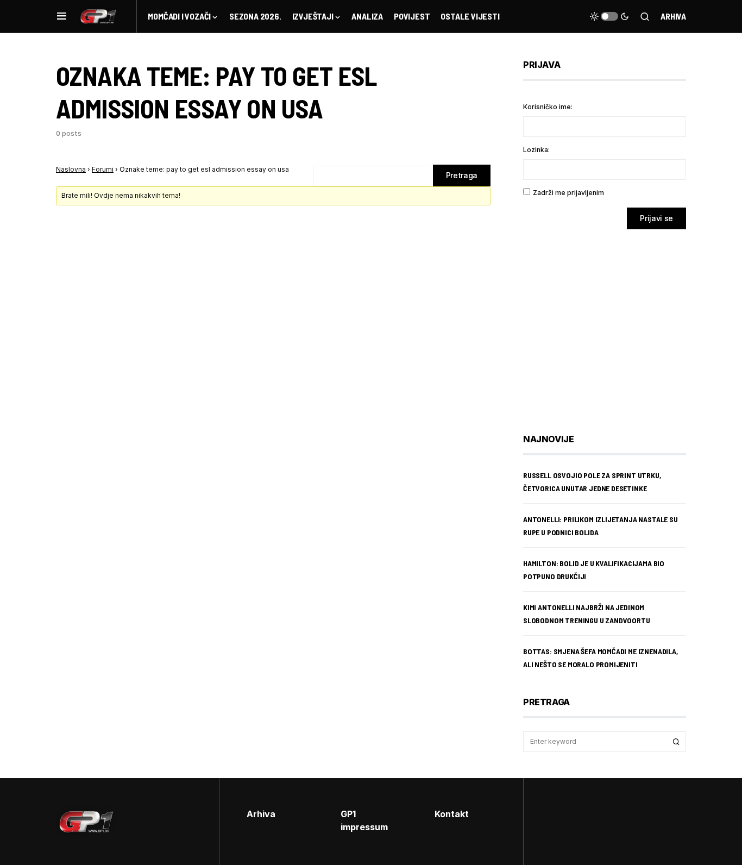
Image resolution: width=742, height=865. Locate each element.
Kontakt (452, 813)
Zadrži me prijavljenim (568, 193)
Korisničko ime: (548, 107)
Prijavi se (656, 218)
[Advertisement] (610, 323)
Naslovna (71, 169)
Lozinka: (536, 150)
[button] (61, 16)
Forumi (103, 169)
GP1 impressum (364, 820)
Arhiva (673, 16)
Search (676, 741)
